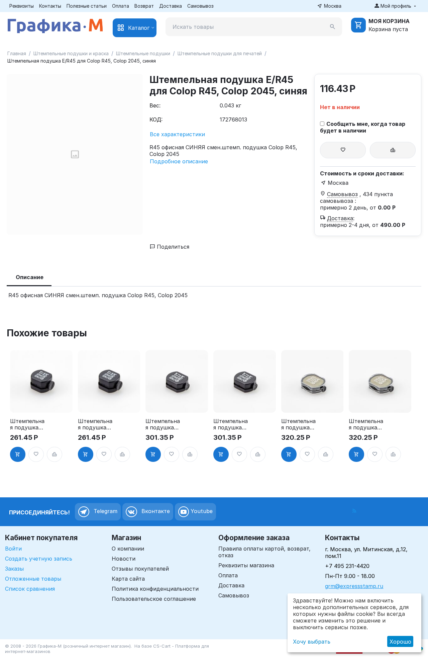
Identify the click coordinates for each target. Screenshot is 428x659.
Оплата (120, 6)
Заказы (14, 568)
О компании (128, 548)
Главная (16, 53)
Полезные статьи (87, 6)
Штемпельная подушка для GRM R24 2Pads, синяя (366, 424)
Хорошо (400, 641)
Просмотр (41, 403)
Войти (13, 548)
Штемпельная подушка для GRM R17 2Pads (162, 424)
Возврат (144, 6)
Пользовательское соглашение (154, 598)
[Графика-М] (55, 24)
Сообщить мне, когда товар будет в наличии (362, 127)
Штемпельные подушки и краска (71, 53)
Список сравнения (30, 588)
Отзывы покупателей (140, 568)
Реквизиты (21, 6)
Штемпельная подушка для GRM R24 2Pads (299, 424)
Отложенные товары (33, 578)
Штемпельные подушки (143, 53)
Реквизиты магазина (246, 565)
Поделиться (172, 246)
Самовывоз (200, 6)
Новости (123, 558)
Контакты (50, 6)
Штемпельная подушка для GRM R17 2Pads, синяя (230, 424)
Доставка (170, 6)
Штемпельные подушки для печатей (220, 53)
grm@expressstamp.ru (354, 586)
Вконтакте (155, 511)
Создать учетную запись (38, 558)
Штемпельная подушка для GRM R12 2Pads (27, 424)
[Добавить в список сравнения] (393, 150)
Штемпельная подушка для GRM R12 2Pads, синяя (95, 424)
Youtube (201, 511)
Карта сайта (128, 578)
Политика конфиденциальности (155, 588)
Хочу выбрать (311, 641)
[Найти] (332, 26)
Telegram (104, 511)
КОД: (156, 119)
